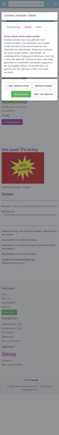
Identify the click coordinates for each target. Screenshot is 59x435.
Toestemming (13, 27)
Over (38, 27)
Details (28, 27)
